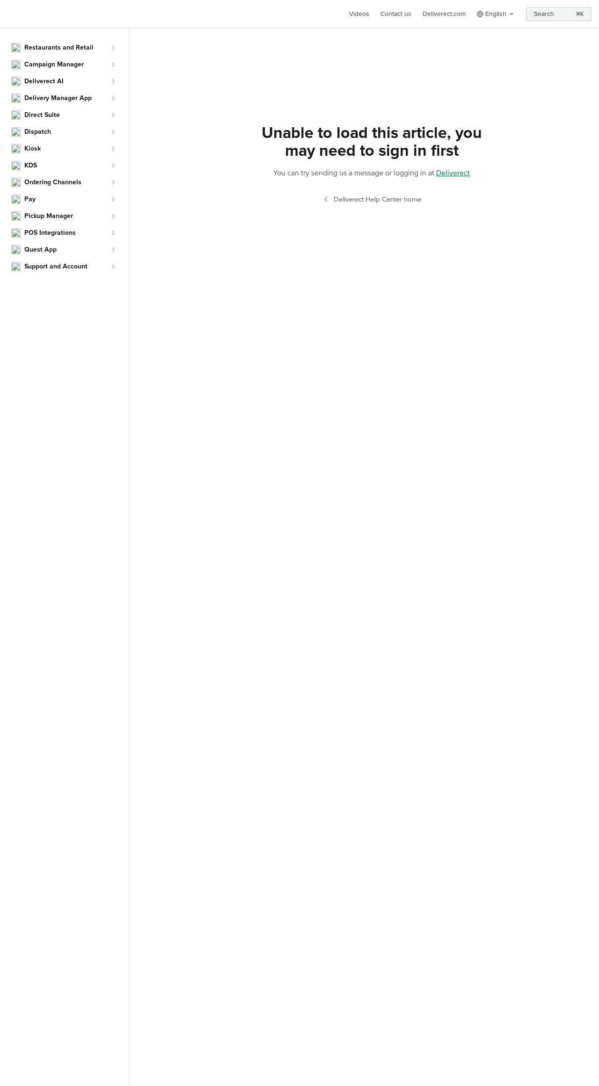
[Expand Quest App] (112, 249)
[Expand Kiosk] (112, 148)
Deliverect (453, 173)
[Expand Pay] (112, 199)
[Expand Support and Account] (112, 266)
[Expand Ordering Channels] (112, 182)
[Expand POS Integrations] (112, 232)
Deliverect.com (444, 14)
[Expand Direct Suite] (112, 115)
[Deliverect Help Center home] (9, 14)
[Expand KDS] (112, 165)
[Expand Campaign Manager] (112, 64)
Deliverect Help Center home (377, 199)
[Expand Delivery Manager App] (112, 98)
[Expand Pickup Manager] (112, 216)
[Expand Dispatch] (112, 131)
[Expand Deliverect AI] (112, 81)
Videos (359, 14)
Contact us (395, 14)
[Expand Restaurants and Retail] (112, 47)
